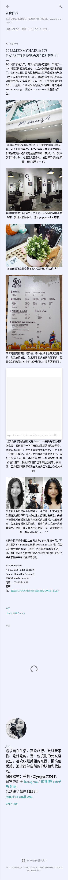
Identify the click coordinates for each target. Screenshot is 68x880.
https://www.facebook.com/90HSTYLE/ (35, 590)
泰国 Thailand (31, 29)
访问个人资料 (12, 803)
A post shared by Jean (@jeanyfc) (25, 435)
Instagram (31, 781)
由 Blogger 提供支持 (37, 860)
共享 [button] (8, 608)
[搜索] (60, 5)
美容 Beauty (19, 613)
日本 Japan (13, 29)
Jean (9, 746)
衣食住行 (12, 13)
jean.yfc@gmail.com (19, 796)
